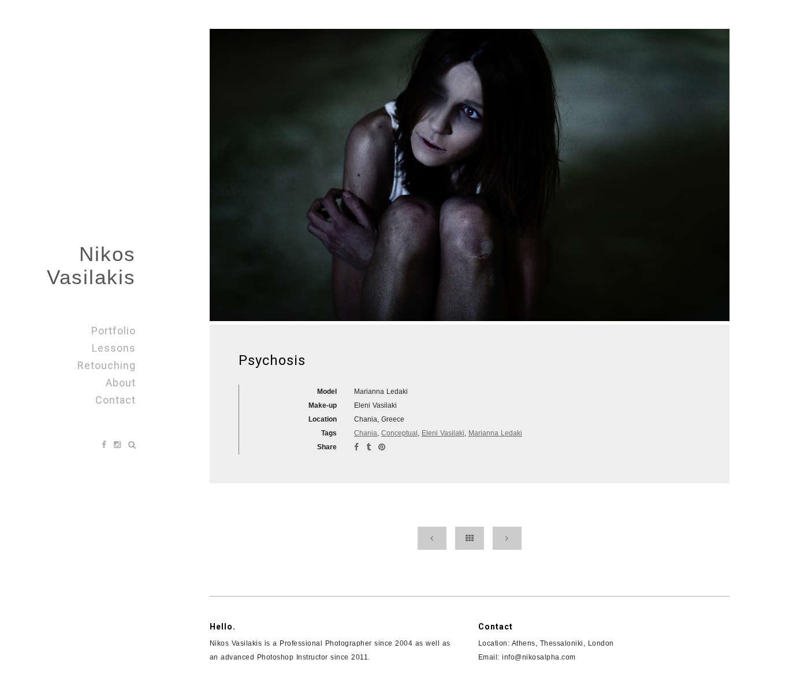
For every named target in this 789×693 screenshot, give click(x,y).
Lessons (114, 348)
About (121, 383)
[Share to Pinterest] (381, 447)
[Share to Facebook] (358, 447)
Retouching (106, 365)
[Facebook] (105, 444)
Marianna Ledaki (495, 433)
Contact (115, 400)
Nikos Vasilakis (91, 265)
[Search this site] (132, 444)
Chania (365, 433)
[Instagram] (119, 444)
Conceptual (399, 433)
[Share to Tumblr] (370, 447)
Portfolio (113, 331)
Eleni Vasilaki (443, 433)
